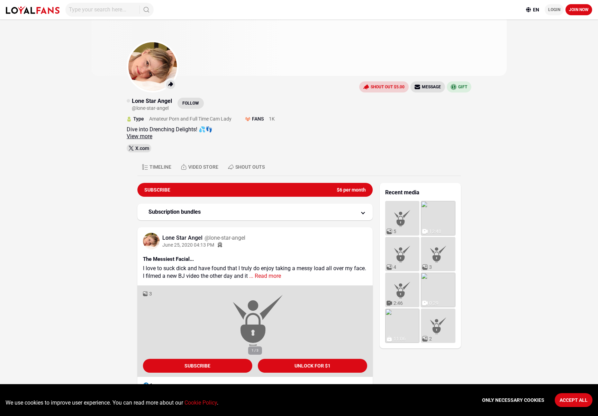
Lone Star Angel (183, 237)
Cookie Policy (200, 402)
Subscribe (197, 366)
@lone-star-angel (225, 237)
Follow (190, 103)
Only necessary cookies (513, 400)
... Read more (264, 276)
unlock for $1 (312, 366)
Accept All (574, 400)
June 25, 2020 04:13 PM (188, 245)
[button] (255, 212)
